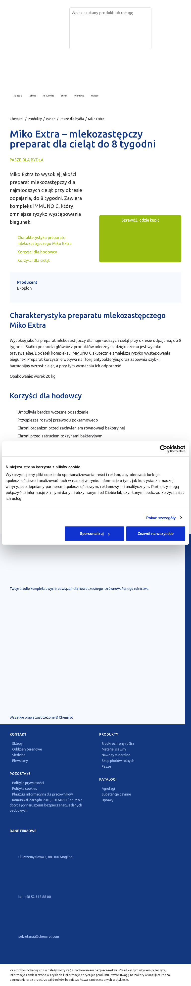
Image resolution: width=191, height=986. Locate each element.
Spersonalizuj (92, 533)
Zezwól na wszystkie (156, 533)
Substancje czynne (116, 794)
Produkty (35, 119)
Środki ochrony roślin (118, 744)
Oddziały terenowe (27, 749)
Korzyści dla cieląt (33, 260)
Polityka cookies (24, 789)
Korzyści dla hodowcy (37, 252)
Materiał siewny (114, 749)
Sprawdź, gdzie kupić (140, 220)
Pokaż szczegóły (161, 518)
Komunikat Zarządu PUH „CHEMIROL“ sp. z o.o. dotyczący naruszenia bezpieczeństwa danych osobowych (46, 805)
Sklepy (17, 744)
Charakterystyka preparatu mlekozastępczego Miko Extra (44, 240)
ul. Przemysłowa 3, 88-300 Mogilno (45, 857)
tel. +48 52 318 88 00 (34, 897)
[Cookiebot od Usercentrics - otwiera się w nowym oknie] (163, 448)
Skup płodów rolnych (118, 761)
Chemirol (17, 119)
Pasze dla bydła (72, 119)
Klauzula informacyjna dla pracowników (42, 794)
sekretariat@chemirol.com (38, 937)
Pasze (50, 119)
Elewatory (20, 761)
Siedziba (18, 755)
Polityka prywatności (28, 783)
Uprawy (107, 800)
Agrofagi (108, 789)
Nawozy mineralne (116, 755)
